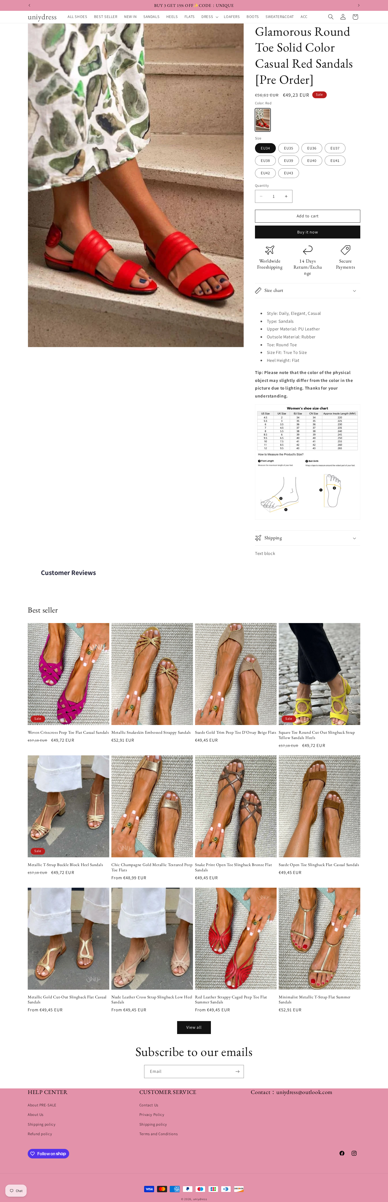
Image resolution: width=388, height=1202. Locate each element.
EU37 (335, 148)
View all (194, 1027)
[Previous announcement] (29, 5)
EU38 (265, 160)
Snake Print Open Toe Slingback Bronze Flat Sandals (233, 867)
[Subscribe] (237, 1071)
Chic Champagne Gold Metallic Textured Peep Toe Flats (151, 867)
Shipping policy (41, 1124)
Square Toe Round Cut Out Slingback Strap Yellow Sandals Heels (317, 735)
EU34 (265, 148)
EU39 (288, 160)
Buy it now (307, 232)
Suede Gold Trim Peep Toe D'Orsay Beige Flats (235, 732)
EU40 (311, 160)
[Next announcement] (359, 5)
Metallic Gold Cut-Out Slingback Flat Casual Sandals (67, 1000)
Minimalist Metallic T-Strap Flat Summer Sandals (315, 1000)
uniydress (200, 1199)
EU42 (265, 172)
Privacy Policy (151, 1114)
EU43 (288, 172)
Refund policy (40, 1133)
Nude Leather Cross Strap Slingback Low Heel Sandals (151, 1000)
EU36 (311, 148)
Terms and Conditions (158, 1133)
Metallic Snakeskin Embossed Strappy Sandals (151, 732)
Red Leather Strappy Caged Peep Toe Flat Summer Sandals (231, 1000)
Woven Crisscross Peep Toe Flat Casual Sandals (68, 732)
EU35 (288, 148)
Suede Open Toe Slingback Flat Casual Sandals (319, 864)
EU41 (335, 160)
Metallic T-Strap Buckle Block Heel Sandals (65, 864)
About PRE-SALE (42, 1105)
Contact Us (148, 1105)
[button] (209, 17)
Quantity (262, 185)
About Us (36, 1114)
